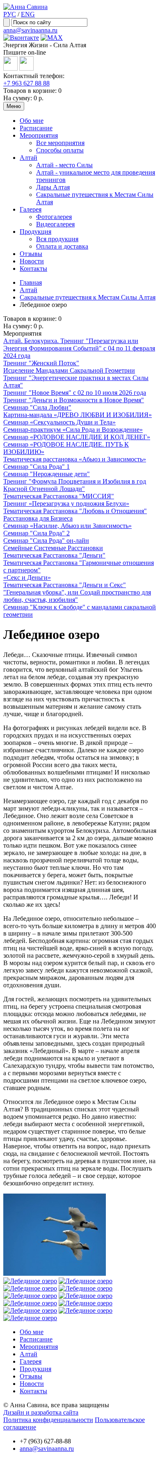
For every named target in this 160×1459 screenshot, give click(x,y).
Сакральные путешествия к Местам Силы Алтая (87, 297)
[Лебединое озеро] (54, 1273)
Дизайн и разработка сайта (40, 1412)
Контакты (33, 268)
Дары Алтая (53, 187)
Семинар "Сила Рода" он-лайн (46, 540)
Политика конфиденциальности (48, 1419)
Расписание (36, 127)
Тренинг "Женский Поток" (41, 363)
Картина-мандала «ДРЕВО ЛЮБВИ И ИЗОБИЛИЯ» (77, 414)
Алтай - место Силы (64, 164)
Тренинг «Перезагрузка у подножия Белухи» (66, 503)
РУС (9, 14)
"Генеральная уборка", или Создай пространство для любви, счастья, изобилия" (77, 596)
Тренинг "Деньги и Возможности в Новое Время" (73, 399)
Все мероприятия (60, 142)
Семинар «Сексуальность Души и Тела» (59, 422)
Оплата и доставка (62, 246)
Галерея (30, 209)
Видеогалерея (55, 224)
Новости (32, 261)
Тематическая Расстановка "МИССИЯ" (58, 496)
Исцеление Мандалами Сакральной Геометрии (69, 370)
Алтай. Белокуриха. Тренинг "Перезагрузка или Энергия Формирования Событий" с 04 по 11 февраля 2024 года (79, 348)
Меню (14, 106)
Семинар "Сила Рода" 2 (36, 533)
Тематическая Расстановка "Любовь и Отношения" (75, 510)
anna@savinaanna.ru (30, 30)
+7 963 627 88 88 (26, 83)
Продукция (35, 231)
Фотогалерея (54, 216)
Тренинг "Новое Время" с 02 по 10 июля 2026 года (74, 392)
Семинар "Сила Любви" (37, 407)
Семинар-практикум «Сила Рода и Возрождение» (73, 429)
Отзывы (31, 253)
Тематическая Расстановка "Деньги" (54, 555)
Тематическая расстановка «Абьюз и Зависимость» (74, 459)
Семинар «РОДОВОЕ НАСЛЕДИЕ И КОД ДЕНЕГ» (76, 436)
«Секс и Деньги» (27, 577)
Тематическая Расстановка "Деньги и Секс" (64, 584)
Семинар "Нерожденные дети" (46, 473)
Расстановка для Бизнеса (38, 518)
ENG (28, 14)
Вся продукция (57, 238)
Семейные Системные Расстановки (53, 547)
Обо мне (31, 120)
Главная (31, 282)
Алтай (28, 157)
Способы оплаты (60, 150)
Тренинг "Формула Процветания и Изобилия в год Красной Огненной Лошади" (74, 485)
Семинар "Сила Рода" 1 (36, 466)
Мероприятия (39, 135)
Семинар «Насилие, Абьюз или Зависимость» (67, 525)
